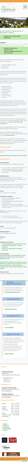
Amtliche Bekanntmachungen (12, 292)
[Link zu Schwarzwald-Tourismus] (4, 440)
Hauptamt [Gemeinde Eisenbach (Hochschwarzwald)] (13, 155)
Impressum (6, 425)
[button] (25, 7)
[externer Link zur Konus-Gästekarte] (6, 447)
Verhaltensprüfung (10, 135)
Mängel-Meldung (9, 353)
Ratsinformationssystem (11, 309)
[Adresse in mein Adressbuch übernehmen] (24, 371)
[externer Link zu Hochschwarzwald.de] (13, 440)
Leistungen (11, 32)
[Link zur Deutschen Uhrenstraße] (11, 454)
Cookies (5, 430)
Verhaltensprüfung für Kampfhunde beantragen (14, 244)
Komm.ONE (24, 461)
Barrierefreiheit (7, 428)
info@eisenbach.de (8, 378)
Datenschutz (6, 427)
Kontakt (5, 424)
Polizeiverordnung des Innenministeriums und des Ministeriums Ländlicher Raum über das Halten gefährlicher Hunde (12, 257)
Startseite (8, 31)
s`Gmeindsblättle (9, 327)
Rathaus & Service (16, 31)
